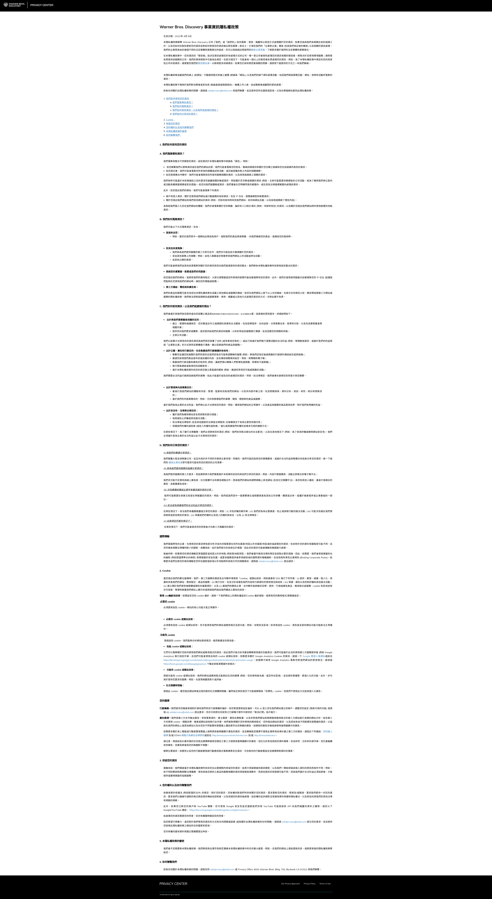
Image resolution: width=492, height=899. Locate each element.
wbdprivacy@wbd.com (220, 90)
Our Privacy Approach (290, 883)
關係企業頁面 (258, 49)
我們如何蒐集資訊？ (182, 106)
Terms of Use (325, 883)
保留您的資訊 (173, 123)
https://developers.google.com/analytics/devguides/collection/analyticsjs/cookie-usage (208, 660)
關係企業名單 (176, 462)
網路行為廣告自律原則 (192, 735)
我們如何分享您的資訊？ (185, 113)
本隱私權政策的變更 (176, 131)
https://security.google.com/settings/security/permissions (218, 809)
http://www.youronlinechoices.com (229, 735)
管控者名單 (204, 63)
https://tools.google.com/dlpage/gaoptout (184, 663)
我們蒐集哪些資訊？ (182, 102)
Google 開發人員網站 (314, 656)
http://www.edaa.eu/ (264, 735)
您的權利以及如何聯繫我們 (180, 127)
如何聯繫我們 (173, 135)
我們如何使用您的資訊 (177, 98)
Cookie (169, 119)
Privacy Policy (309, 883)
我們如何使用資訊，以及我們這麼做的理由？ (195, 110)
